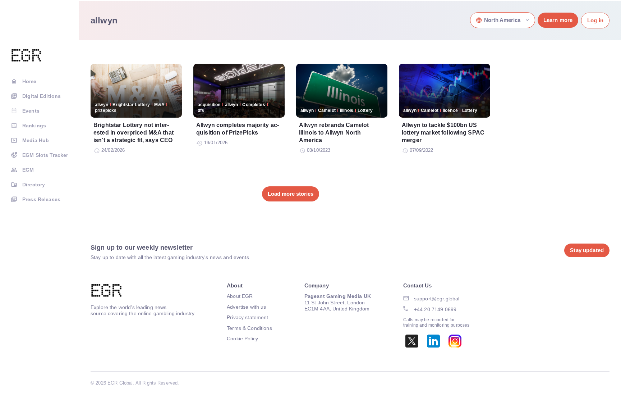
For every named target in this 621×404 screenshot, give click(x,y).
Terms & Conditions (249, 328)
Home (29, 81)
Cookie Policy (242, 338)
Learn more (557, 20)
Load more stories (290, 194)
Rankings (34, 125)
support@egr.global (437, 298)
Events (31, 111)
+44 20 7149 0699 (435, 309)
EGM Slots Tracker (45, 155)
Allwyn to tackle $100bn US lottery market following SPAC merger (443, 132)
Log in (595, 20)
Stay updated (587, 250)
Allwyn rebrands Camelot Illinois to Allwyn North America (334, 132)
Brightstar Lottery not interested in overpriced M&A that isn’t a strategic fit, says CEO (133, 132)
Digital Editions (41, 96)
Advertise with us (246, 307)
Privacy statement (247, 317)
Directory (33, 184)
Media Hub (35, 140)
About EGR (240, 296)
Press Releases (41, 199)
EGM (28, 170)
